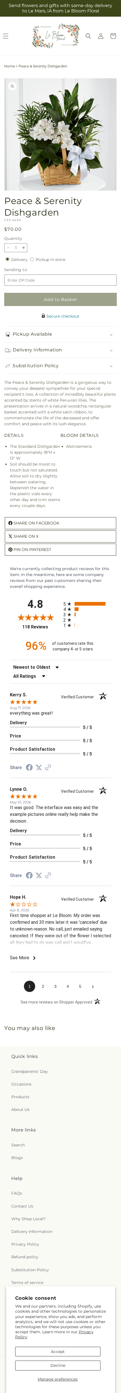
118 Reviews (41, 627)
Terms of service (27, 1282)
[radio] (87, 604)
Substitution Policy (30, 1269)
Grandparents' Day (29, 1071)
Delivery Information (31, 1231)
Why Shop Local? (28, 1218)
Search (18, 1145)
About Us (20, 1109)
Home (9, 66)
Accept (58, 1351)
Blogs (17, 1157)
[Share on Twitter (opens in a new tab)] (38, 767)
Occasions (21, 1084)
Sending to (24, 270)
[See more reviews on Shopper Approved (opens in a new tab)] (48, 767)
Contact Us (22, 1206)
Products (20, 1096)
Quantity (13, 238)
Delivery (20, 259)
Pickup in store (50, 259)
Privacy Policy (25, 1244)
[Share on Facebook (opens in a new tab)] (29, 768)
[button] (88, 36)
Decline (57, 1365)
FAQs (16, 1193)
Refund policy (24, 1256)
